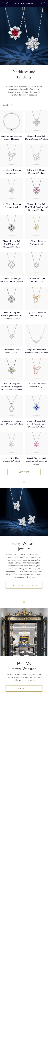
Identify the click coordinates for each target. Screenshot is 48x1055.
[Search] (41, 3)
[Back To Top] (44, 1051)
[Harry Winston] (24, 3)
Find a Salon (24, 688)
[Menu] (4, 3)
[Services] (8, 3)
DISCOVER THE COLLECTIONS (24, 585)
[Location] (44, 3)
